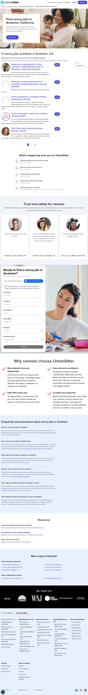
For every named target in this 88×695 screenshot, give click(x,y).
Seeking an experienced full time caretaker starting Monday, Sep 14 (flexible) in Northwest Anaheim (27, 67)
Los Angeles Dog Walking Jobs (59, 635)
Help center (4, 669)
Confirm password (9, 336)
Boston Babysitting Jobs (27, 646)
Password (6, 327)
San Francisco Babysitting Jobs (25, 650)
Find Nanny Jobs (12, 6)
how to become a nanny (49, 433)
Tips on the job (5, 647)
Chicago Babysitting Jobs (26, 628)
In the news (22, 674)
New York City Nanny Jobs (43, 623)
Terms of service (22, 690)
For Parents (67, 2)
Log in (74, 2)
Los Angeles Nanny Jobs (44, 630)
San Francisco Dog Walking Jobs (60, 654)
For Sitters (60, 2)
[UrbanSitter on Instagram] (80, 690)
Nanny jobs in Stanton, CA (11, 570)
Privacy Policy (22, 288)
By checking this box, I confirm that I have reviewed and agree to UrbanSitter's (22, 287)
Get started (12, 37)
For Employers (51, 2)
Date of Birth (7, 319)
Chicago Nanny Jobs (43, 627)
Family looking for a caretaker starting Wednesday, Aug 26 (28, 98)
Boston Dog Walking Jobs (60, 649)
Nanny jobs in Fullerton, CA (11, 564)
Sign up (82, 2)
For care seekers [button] (7, 613)
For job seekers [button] (21, 613)
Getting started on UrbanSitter (6, 623)
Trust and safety (23, 669)
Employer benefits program (24, 678)
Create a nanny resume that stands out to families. (16, 542)
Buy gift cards (5, 671)
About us (21, 666)
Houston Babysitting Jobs (26, 638)
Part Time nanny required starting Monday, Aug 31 (26, 129)
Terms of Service (34, 288)
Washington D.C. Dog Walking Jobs (60, 645)
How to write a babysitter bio (8, 636)
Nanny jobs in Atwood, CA (53, 570)
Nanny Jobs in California (26, 6)
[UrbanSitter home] (10, 2)
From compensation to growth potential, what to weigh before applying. (22, 528)
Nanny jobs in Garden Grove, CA (12, 567)
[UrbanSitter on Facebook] (75, 690)
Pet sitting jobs (76, 628)
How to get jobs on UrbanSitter (7, 628)
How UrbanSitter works (8, 619)
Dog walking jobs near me (53, 578)
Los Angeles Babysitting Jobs (27, 633)
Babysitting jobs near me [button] (26, 619)
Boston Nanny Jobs (43, 640)
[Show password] (41, 330)
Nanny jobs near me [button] (42, 619)
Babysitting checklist (7, 644)
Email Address (7, 310)
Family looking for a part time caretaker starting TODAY (29, 114)
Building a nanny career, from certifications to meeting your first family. (22, 535)
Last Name (6, 301)
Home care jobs (76, 639)
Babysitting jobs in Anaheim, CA (12, 578)
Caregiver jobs (76, 633)
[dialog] (3, 692)
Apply (57, 65)
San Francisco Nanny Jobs (43, 644)
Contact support (6, 666)
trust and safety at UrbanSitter (21, 476)
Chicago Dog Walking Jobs (60, 630)
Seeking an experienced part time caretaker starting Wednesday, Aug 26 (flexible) (29, 84)
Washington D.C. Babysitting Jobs (25, 642)
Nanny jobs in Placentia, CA (54, 564)
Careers (21, 671)
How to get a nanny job (8, 632)
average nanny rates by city (33, 449)
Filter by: (77, 63)
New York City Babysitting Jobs (25, 623)
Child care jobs (76, 622)
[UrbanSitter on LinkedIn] (84, 690)
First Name (6, 292)
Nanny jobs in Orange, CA (53, 567)
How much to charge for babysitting (8, 640)
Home (3, 6)
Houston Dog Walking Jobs (60, 640)
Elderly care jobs (77, 636)
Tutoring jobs (76, 625)
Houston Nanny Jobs (43, 632)
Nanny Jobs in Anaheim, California (46, 6)
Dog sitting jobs (76, 630)
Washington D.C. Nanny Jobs (44, 636)
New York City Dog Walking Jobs (60, 625)
